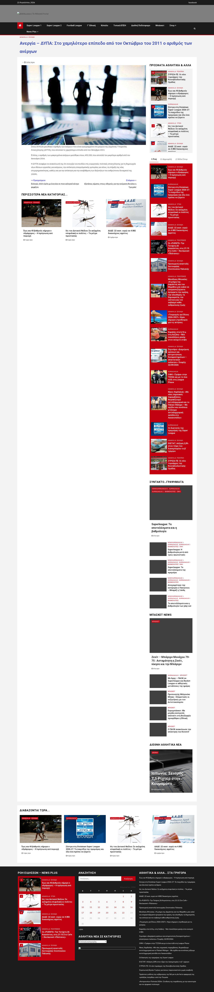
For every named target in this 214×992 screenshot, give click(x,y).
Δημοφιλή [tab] (167, 159)
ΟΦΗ (178, 491)
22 (123, 912)
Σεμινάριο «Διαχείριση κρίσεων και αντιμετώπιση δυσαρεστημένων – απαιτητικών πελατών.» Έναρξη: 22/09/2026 (178, 357)
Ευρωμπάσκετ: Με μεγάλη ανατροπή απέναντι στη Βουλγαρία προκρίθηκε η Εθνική (179, 714)
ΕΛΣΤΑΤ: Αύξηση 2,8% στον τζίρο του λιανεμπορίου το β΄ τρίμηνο (178, 447)
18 (91, 912)
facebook (192, 2)
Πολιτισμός (181, 143)
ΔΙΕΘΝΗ (155, 753)
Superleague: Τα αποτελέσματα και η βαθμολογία (164, 528)
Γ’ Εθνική (91, 25)
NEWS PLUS (24, 37)
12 (99, 907)
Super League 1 (34, 25)
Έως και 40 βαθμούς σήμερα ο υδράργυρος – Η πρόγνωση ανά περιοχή (38, 233)
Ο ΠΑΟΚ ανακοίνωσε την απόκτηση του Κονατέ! (179, 730)
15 (123, 907)
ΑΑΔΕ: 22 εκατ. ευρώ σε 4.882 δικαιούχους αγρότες (122, 232)
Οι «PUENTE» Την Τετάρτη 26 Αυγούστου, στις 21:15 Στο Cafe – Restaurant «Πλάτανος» (178, 151)
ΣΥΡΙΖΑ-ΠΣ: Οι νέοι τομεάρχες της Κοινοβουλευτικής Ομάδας (177, 465)
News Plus (31, 31)
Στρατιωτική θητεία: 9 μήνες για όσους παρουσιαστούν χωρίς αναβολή (166, 970)
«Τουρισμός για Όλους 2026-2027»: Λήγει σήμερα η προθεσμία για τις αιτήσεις (178, 318)
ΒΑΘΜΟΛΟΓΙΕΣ (170, 491)
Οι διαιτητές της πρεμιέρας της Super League (178, 430)
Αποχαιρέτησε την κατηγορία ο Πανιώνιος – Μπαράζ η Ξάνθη (179, 588)
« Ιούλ (81, 929)
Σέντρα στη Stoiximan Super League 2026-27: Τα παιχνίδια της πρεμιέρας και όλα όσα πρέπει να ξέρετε (179, 97)
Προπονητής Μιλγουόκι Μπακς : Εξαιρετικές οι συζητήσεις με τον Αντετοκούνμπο (179, 698)
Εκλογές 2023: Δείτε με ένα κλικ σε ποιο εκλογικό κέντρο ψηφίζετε (55, 183)
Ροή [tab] (155, 159)
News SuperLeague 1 (160, 489)
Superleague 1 (157, 491)
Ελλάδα (32, 37)
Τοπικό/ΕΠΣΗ (119, 25)
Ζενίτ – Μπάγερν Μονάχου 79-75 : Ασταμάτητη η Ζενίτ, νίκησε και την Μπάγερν (170, 661)
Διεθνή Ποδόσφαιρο (140, 25)
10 (82, 907)
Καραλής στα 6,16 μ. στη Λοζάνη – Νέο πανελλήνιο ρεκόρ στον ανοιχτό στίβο (177, 336)
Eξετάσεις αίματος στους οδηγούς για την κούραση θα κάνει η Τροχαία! (110, 183)
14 (115, 907)
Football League (74, 25)
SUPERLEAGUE (173, 89)
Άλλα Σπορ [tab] (182, 159)
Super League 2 (54, 25)
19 (99, 912)
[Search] (194, 28)
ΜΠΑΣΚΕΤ (155, 621)
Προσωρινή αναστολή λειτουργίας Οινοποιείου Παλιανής (178, 266)
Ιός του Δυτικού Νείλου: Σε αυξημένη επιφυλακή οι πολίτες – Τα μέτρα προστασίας (83, 233)
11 (91, 907)
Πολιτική (180, 458)
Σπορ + (173, 25)
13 (107, 907)
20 (107, 912)
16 (131, 907)
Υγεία (78, 202)
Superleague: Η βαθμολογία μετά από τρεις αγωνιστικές (178, 552)
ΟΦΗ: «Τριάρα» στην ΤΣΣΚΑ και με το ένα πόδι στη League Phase (177, 378)
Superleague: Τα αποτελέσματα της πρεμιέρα (177, 570)
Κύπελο (104, 25)
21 (115, 912)
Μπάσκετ (160, 25)
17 (82, 912)
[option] (171, 80)
